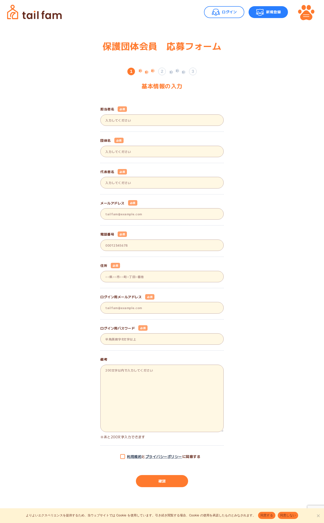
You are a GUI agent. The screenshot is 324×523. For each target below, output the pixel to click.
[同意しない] (318, 515)
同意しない (288, 515)
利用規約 (134, 456)
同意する (266, 515)
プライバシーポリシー (163, 456)
